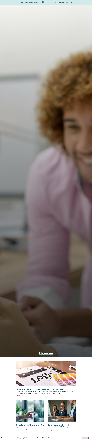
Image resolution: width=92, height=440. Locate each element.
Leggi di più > (18, 395)
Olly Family (55, 2)
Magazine (67, 2)
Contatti (72, 2)
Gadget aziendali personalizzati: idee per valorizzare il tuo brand (40, 389)
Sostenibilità (36, 2)
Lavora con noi (61, 2)
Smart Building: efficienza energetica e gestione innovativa (30, 426)
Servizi (30, 2)
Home (22, 2)
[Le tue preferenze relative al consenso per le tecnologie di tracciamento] (90, 438)
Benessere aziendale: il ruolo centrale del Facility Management (60, 426)
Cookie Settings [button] (84, 438)
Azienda (26, 2)
